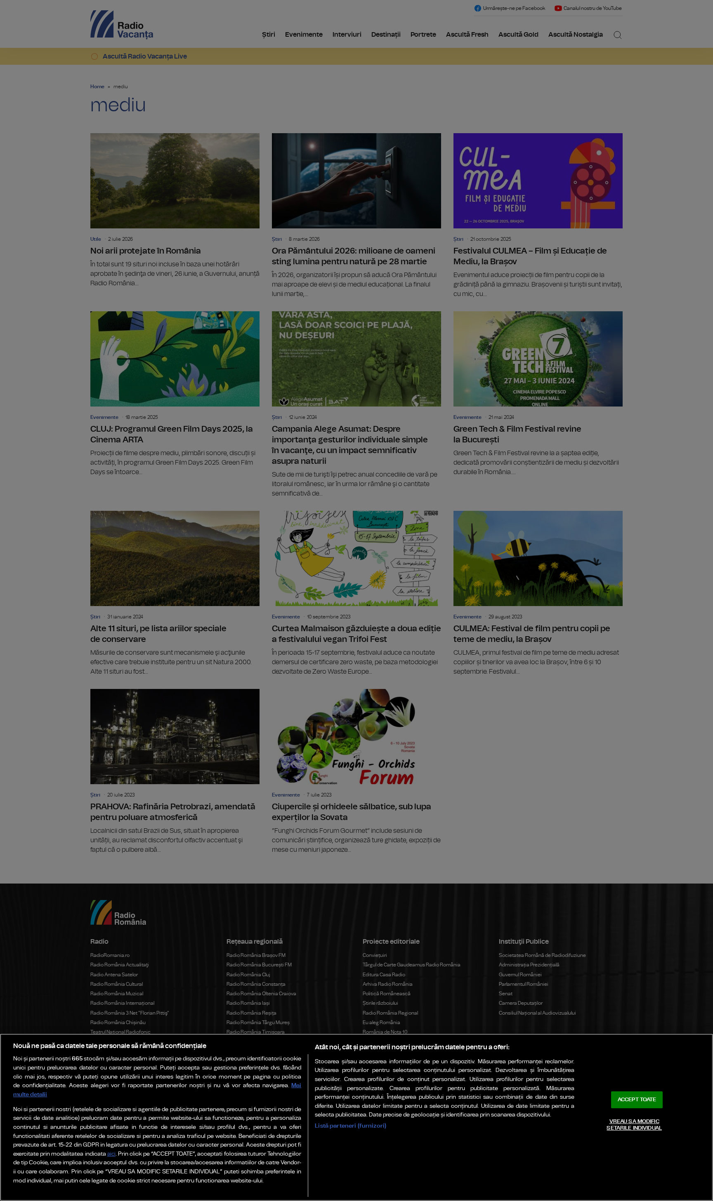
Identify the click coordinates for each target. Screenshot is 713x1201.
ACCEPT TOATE (637, 1099)
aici (111, 1154)
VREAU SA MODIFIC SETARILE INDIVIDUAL (634, 1125)
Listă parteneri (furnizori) (350, 1126)
